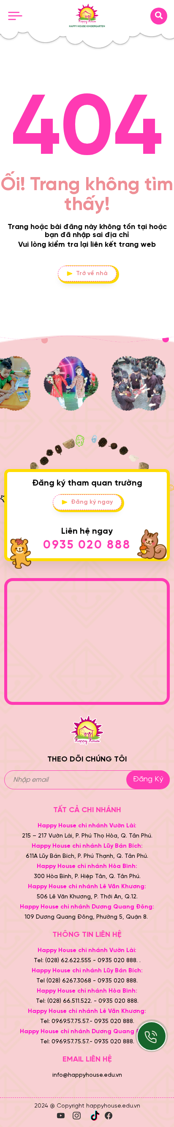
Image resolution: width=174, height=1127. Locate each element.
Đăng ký (148, 779)
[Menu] (15, 16)
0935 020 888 (87, 545)
